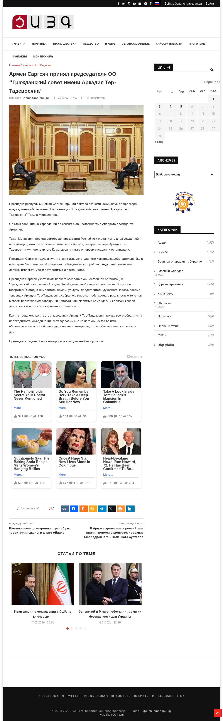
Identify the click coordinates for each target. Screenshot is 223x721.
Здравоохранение (136, 44)
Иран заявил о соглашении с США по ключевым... (42, 614)
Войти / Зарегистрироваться (183, 3)
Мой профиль (43, 56)
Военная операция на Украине (185, 261)
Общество (91, 44)
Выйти (210, 3)
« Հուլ (158, 141)
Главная (18, 44)
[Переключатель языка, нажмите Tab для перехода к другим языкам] (157, 3)
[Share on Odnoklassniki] (83, 508)
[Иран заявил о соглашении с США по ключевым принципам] (43, 584)
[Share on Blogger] (121, 508)
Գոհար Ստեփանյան (36, 97)
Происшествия (64, 44)
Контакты (19, 56)
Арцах (185, 242)
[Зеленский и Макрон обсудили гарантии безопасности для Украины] (110, 584)
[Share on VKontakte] (65, 508)
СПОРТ (185, 335)
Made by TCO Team (111, 714)
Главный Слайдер (20, 65)
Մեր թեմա (185, 345)
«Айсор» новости (169, 44)
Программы (197, 44)
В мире (110, 44)
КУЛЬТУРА (185, 293)
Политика (39, 44)
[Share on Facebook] (74, 508)
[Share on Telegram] (102, 508)
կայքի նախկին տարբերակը (151, 711)
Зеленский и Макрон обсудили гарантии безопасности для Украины (110, 614)
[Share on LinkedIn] (130, 508)
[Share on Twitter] (112, 508)
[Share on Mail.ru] (93, 508)
